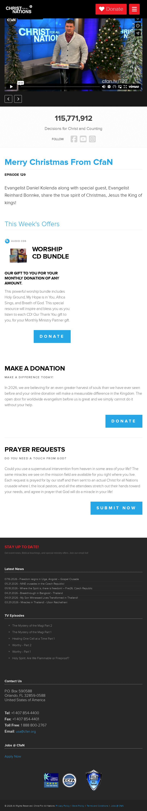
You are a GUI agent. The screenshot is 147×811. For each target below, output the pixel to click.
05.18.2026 (48, 588)
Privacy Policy (63, 805)
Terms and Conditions (97, 805)
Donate (114, 9)
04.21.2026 (34, 593)
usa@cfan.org (26, 731)
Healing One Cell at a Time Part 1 (33, 639)
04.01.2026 (41, 597)
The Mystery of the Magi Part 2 (32, 626)
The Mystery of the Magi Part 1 (31, 632)
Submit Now (116, 508)
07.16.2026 (42, 579)
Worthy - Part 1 (21, 652)
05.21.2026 (34, 583)
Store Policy (78, 805)
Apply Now (13, 756)
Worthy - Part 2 (21, 645)
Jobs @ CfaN (117, 805)
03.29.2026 (36, 602)
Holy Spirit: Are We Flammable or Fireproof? (40, 658)
